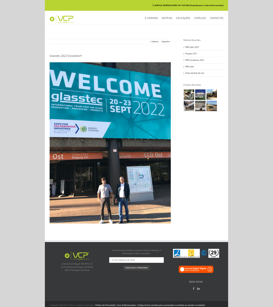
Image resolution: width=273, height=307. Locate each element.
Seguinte (165, 41)
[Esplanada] (211, 106)
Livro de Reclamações (126, 305)
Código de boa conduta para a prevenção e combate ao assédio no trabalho (171, 305)
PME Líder (189, 66)
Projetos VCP (191, 53)
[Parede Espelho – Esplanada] (211, 94)
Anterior (155, 41)
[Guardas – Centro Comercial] (188, 106)
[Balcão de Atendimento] (188, 94)
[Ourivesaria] (200, 106)
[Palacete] (200, 94)
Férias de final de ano (194, 73)
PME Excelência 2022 (194, 60)
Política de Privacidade (105, 305)
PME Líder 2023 (192, 47)
